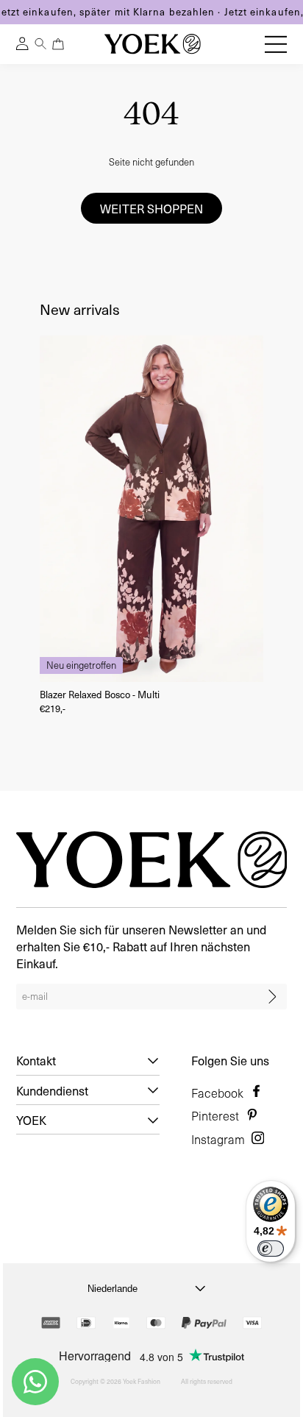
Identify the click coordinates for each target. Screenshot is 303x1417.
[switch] (270, 1248)
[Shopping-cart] (57, 44)
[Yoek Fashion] (152, 44)
